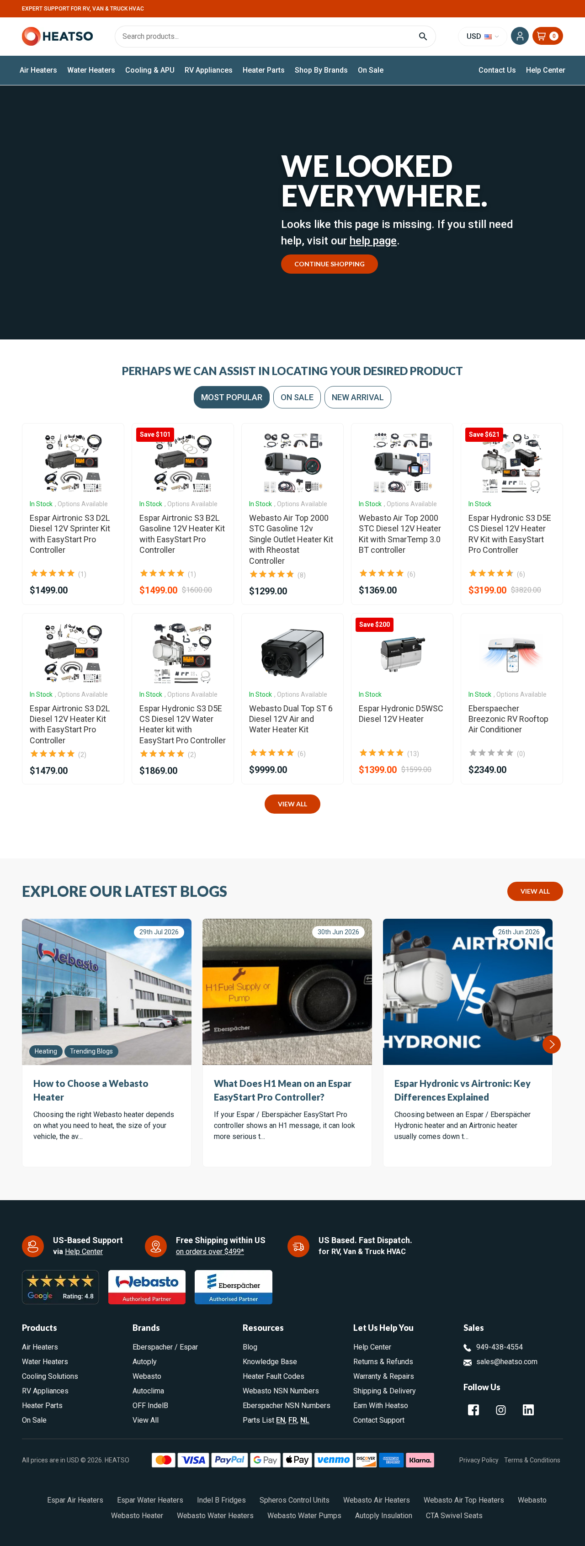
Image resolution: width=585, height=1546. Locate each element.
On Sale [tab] (297, 397)
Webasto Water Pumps (304, 1515)
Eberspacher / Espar (165, 1347)
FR (292, 1420)
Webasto (147, 1376)
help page (373, 240)
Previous (22, 1044)
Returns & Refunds (383, 1361)
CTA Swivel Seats (454, 1515)
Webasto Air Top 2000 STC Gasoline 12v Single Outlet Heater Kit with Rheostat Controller (291, 539)
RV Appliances (209, 70)
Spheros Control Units (295, 1500)
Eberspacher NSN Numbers (286, 1405)
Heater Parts (264, 70)
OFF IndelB (150, 1405)
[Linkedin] (528, 1410)
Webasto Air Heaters (376, 1500)
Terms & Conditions (532, 1459)
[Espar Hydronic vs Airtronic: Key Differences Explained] (468, 992)
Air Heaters (38, 70)
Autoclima (148, 1391)
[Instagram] (501, 1410)
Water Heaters (91, 70)
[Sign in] (520, 36)
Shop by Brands (321, 70)
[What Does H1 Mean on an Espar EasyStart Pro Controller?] (287, 992)
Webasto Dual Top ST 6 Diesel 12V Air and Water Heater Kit (291, 719)
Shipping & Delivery (384, 1391)
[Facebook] (473, 1410)
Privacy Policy (479, 1459)
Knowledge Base (270, 1361)
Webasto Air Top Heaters (464, 1500)
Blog (250, 1347)
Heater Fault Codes (273, 1376)
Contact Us (497, 70)
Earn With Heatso (380, 1405)
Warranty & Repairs (383, 1376)
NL (304, 1420)
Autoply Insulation (383, 1515)
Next (551, 1044)
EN (280, 1420)
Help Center (545, 70)
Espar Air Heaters (75, 1500)
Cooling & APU (150, 70)
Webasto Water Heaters (215, 1515)
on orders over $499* (210, 1251)
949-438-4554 (499, 1347)
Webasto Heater (137, 1515)
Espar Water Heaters (150, 1500)
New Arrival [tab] (358, 397)
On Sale (370, 70)
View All (292, 804)
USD (475, 36)
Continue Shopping (329, 264)
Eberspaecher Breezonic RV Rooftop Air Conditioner (508, 719)
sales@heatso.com (506, 1361)
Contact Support (378, 1420)
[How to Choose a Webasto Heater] (106, 992)
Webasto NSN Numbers (281, 1391)
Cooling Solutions (50, 1376)
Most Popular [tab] (231, 397)
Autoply (145, 1361)
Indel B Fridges (221, 1500)
